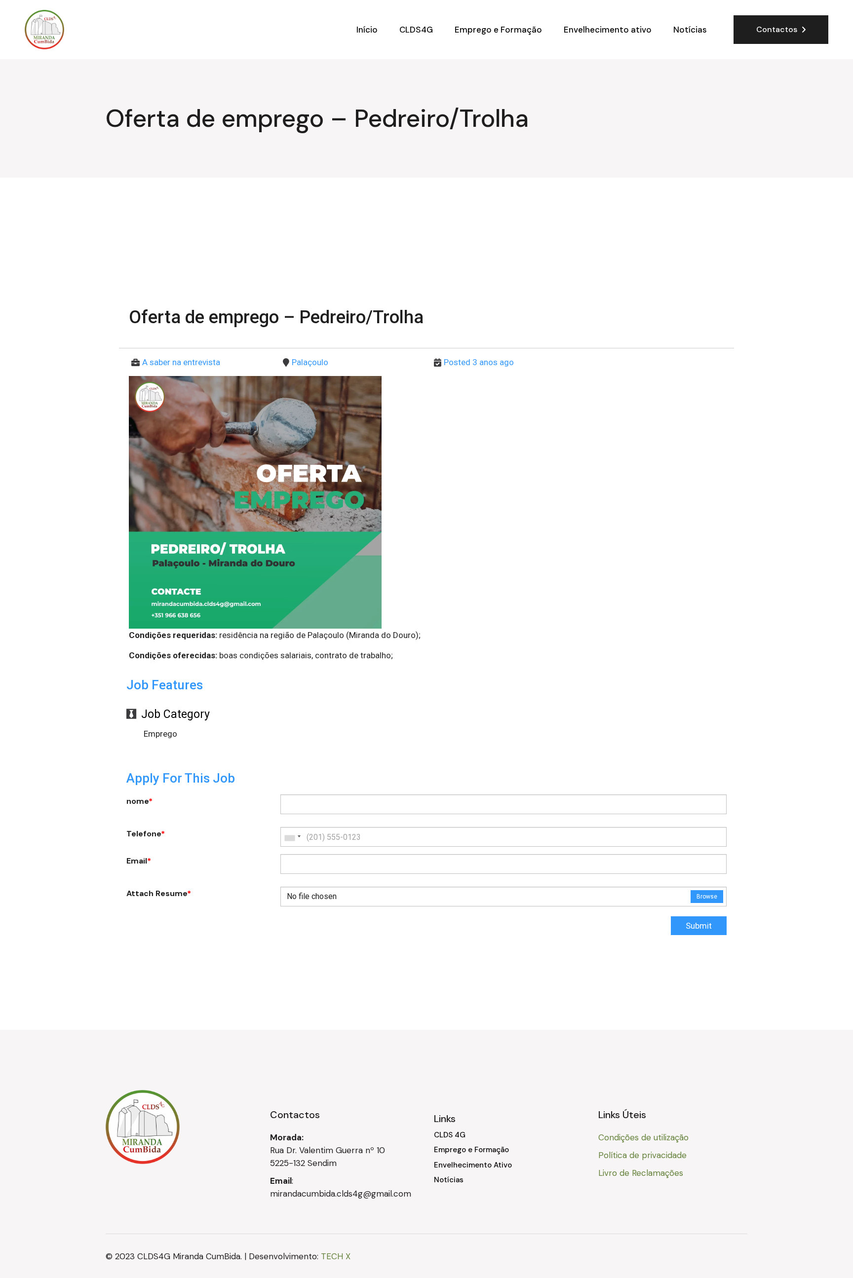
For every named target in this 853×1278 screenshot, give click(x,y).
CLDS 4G (449, 1135)
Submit (699, 926)
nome (139, 801)
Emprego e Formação (471, 1150)
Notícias (449, 1180)
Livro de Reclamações (640, 1172)
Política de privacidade (642, 1155)
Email (138, 861)
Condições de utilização (643, 1137)
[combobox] (292, 836)
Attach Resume (158, 894)
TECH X (335, 1256)
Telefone (145, 834)
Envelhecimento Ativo (473, 1165)
